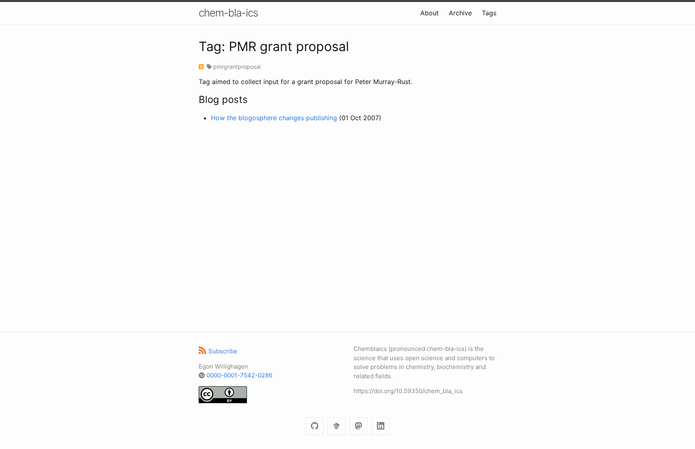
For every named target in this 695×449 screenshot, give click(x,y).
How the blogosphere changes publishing (274, 118)
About (429, 13)
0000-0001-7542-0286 (239, 375)
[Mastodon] (359, 426)
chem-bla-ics (228, 12)
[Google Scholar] (336, 426)
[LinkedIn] (381, 426)
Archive (460, 13)
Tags (489, 13)
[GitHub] (315, 426)
